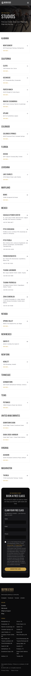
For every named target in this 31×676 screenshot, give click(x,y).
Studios (3, 605)
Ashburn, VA (4, 656)
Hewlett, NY (20, 646)
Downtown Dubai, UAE (7, 651)
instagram (4, 598)
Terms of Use (10, 545)
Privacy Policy (19, 545)
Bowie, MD (19, 632)
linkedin (22, 598)
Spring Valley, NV (21, 643)
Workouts (4, 608)
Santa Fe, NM (4, 646)
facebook (10, 598)
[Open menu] (28, 3)
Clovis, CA (19, 621)
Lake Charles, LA (5, 632)
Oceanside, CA (5, 624)
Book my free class (15, 569)
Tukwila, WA (20, 656)
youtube (17, 598)
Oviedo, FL (19, 629)
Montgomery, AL (5, 621)
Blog (2, 613)
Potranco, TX (20, 649)
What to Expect (6, 611)
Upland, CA (19, 627)
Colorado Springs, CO (7, 629)
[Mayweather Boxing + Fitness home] (6, 2)
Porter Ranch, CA (21, 624)
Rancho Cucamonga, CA (7, 627)
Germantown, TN (5, 649)
